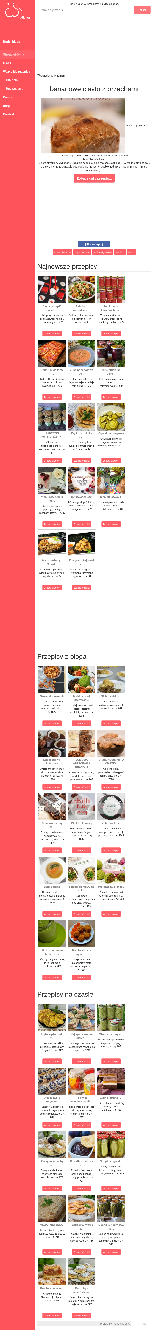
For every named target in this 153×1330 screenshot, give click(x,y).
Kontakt (8, 114)
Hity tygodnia (13, 88)
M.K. (127, 1323)
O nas (7, 63)
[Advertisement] (94, 44)
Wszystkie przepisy (16, 71)
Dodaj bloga (11, 41)
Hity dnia (10, 80)
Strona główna (13, 54)
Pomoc (8, 97)
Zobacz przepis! (52, 333)
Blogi (6, 105)
